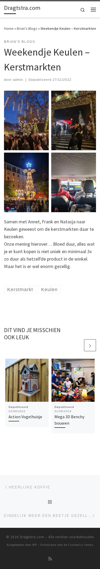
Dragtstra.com (32, 537)
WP (34, 545)
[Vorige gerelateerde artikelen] (77, 345)
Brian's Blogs (27, 28)
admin (18, 80)
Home (9, 28)
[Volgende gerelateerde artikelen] (90, 345)
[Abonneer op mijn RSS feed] (50, 558)
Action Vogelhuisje (25, 416)
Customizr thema (81, 545)
